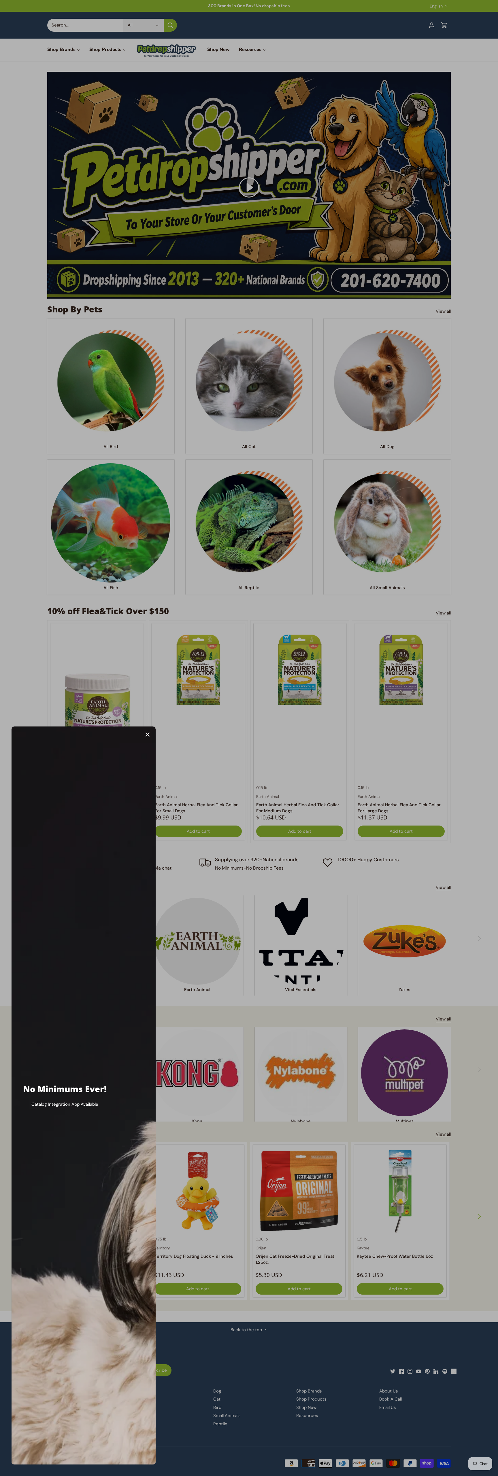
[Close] (147, 734)
